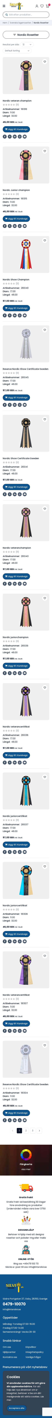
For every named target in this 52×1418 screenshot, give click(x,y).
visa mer (26, 1169)
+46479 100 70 (31, 1263)
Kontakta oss (10, 1357)
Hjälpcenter (9, 1352)
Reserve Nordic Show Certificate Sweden (25, 369)
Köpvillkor (31, 1347)
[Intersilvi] (16, 6)
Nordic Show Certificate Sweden (21, 458)
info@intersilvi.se (38, 1267)
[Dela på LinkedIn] (15, 137)
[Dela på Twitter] (10, 137)
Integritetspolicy (35, 1352)
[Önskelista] (42, 6)
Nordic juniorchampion (15, 637)
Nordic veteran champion (17, 100)
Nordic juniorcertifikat (15, 816)
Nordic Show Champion (16, 279)
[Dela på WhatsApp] (20, 137)
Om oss (7, 1347)
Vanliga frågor (33, 1357)
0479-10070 (14, 1304)
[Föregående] (13, 1130)
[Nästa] (39, 1130)
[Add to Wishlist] (45, 61)
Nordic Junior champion (16, 190)
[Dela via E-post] (25, 137)
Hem (5, 22)
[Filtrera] (14, 35)
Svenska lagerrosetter (20, 22)
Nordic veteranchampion (17, 547)
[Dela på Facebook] (5, 137)
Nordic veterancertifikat (16, 726)
